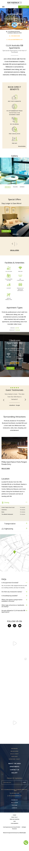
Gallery (14, 773)
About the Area (14, 763)
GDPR (14, 821)
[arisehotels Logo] (14, 3)
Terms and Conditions (21, 146)
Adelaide (14, 756)
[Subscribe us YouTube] (19, 625)
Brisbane (14, 748)
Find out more (6, 468)
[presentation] (22, 181)
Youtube (14, 805)
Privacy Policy (14, 817)
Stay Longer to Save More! (11, 203)
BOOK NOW (6, 231)
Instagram (14, 802)
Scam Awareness (14, 823)
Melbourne (14, 751)
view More (15, 234)
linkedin (14, 807)
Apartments (14, 766)
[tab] (14, 502)
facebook (14, 799)
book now (24, 6)
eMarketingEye (22, 832)
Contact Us (14, 769)
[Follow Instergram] (14, 625)
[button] (14, 502)
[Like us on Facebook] (9, 625)
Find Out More (19, 368)
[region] (14, 513)
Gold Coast (14, 753)
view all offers (14, 250)
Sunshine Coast (14, 759)
